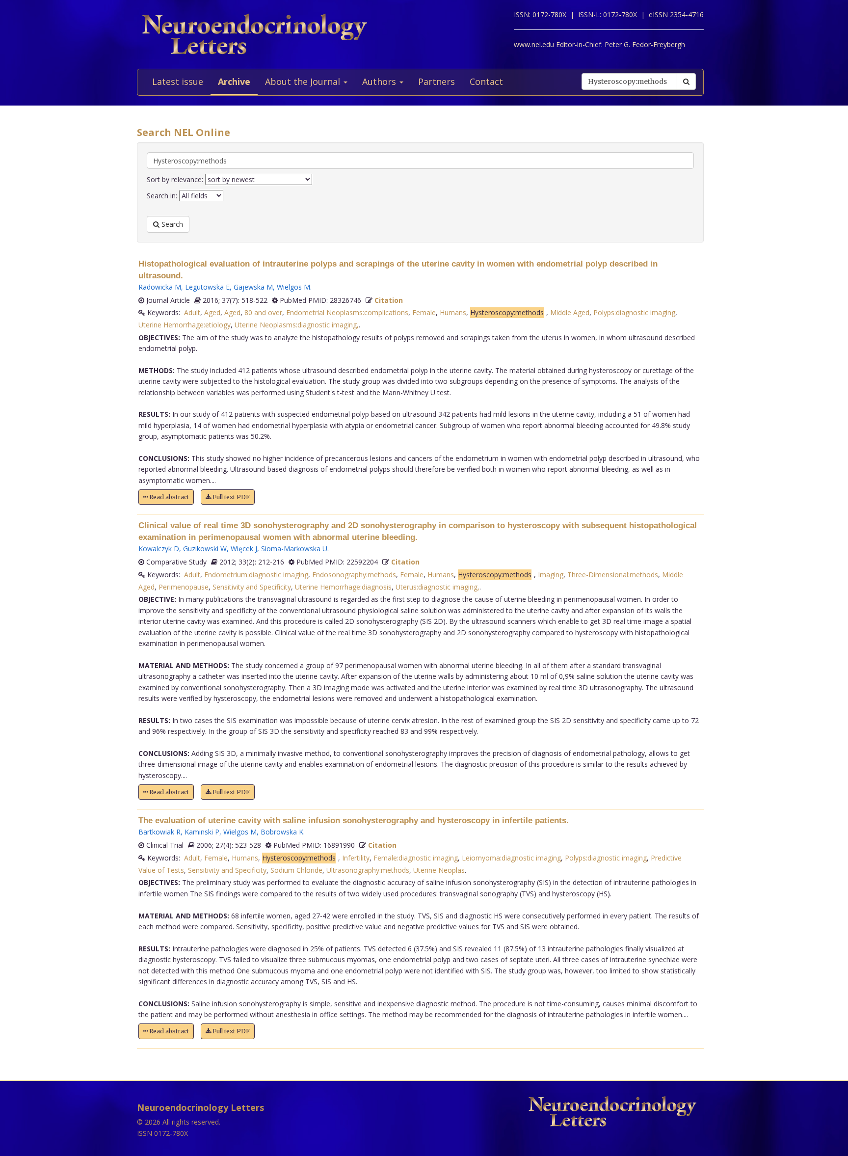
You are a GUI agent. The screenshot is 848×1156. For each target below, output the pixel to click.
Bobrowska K (282, 831)
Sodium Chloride (296, 870)
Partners (436, 81)
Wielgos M (293, 287)
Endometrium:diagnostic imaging (256, 574)
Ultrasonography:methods (367, 870)
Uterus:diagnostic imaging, (437, 586)
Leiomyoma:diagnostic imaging (511, 857)
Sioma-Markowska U (294, 548)
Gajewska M (253, 287)
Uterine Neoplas (439, 870)
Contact (486, 81)
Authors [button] (380, 81)
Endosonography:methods (354, 574)
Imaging (550, 574)
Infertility (356, 857)
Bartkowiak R (159, 831)
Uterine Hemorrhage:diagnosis (343, 586)
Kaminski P (202, 831)
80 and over (263, 312)
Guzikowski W (205, 548)
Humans (453, 312)
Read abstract (168, 497)
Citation (388, 300)
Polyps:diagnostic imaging (634, 312)
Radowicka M (159, 287)
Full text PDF (230, 497)
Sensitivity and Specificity (251, 586)
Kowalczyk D (158, 548)
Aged (212, 312)
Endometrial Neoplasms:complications (347, 312)
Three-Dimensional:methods (612, 574)
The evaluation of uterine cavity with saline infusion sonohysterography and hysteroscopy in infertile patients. (353, 820)
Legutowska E (207, 287)
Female (424, 312)
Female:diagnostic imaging (415, 857)
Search (171, 224)
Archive (234, 81)
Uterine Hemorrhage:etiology (184, 324)
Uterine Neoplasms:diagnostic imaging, (297, 324)
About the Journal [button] (304, 81)
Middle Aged (569, 312)
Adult (192, 312)
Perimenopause (184, 586)
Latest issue (177, 81)
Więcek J (244, 548)
